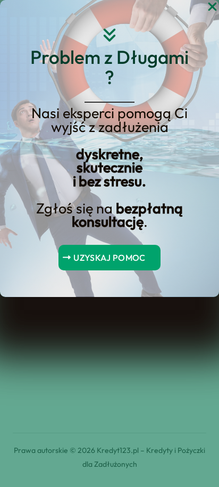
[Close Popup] (212, 7)
